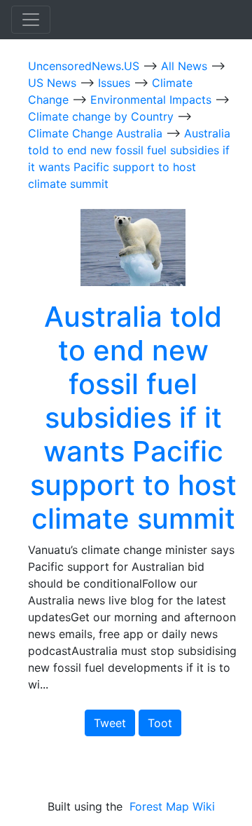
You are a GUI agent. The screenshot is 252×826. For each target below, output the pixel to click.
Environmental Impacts (152, 100)
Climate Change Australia (97, 133)
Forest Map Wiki (174, 806)
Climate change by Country (102, 116)
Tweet (110, 723)
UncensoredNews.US (85, 66)
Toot (160, 723)
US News (54, 83)
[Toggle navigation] (30, 20)
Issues (116, 83)
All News (186, 66)
